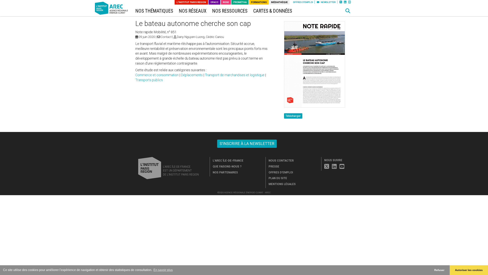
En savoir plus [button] (163, 270)
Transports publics (149, 80)
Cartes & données (272, 11)
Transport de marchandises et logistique (234, 75)
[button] (348, 11)
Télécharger (293, 115)
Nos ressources (229, 11)
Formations (259, 2)
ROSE (226, 2)
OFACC (214, 2)
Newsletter (328, 2)
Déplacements (192, 75)
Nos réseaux (192, 11)
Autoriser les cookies (469, 270)
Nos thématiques (154, 11)
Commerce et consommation (157, 75)
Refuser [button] (439, 270)
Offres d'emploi (303, 2)
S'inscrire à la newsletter (247, 143)
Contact (166, 37)
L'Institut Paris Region (191, 2)
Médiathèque (279, 2)
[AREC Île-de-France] (112, 9)
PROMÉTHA (240, 2)
